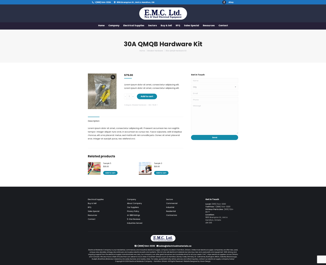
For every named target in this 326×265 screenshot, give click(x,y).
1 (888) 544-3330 (103, 2)
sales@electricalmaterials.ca (175, 245)
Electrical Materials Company (140, 261)
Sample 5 (107, 163)
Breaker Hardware (139, 105)
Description (93, 121)
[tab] (93, 120)
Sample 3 (158, 163)
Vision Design (205, 261)
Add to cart (147, 96)
